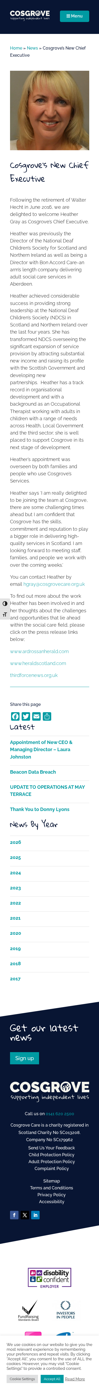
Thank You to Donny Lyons (39, 809)
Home (16, 48)
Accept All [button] (52, 1379)
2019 (15, 948)
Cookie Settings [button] (22, 1379)
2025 (15, 857)
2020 (15, 933)
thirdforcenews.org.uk (34, 675)
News (32, 48)
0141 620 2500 (60, 1113)
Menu (77, 16)
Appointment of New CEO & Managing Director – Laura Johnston (41, 749)
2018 (15, 963)
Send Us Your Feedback (51, 1147)
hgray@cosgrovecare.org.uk (54, 584)
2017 (15, 978)
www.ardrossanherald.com (39, 651)
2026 (15, 842)
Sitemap (51, 1181)
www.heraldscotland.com (38, 663)
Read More (75, 1379)
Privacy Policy (51, 1194)
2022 (15, 903)
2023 (15, 888)
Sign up (24, 1058)
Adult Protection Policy (52, 1161)
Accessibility (51, 1201)
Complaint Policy (52, 1168)
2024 (15, 872)
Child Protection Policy (51, 1154)
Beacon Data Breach (33, 772)
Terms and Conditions (51, 1187)
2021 (15, 918)
